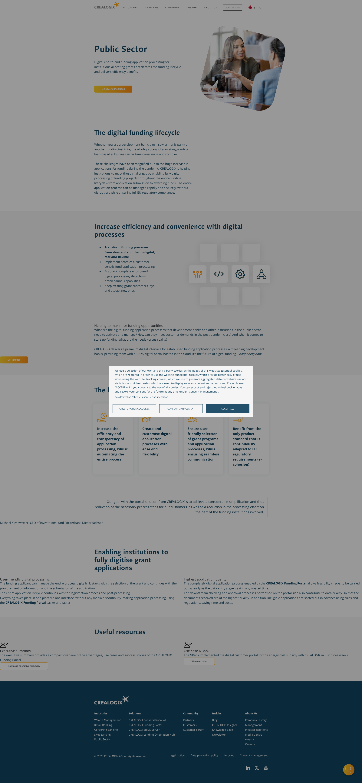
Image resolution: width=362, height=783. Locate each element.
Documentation (160, 396)
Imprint (144, 396)
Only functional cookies (134, 408)
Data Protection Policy (126, 396)
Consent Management (181, 408)
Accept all (227, 408)
